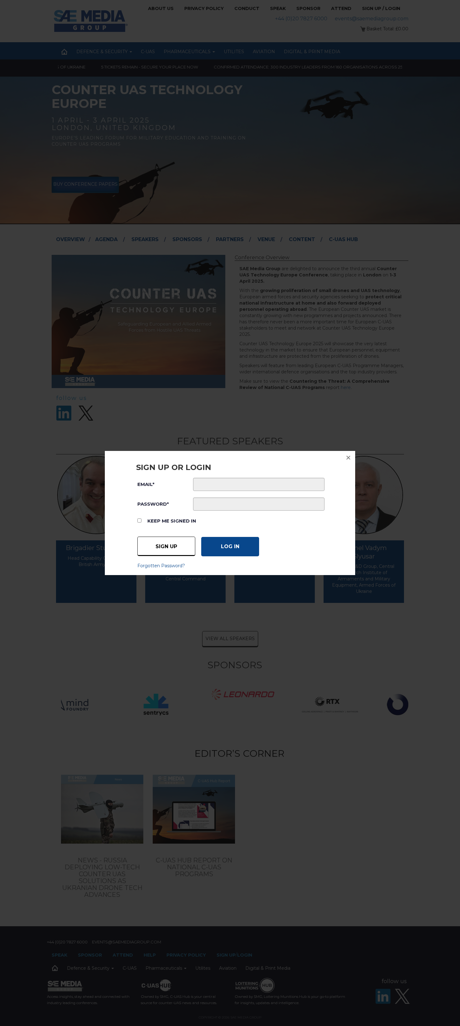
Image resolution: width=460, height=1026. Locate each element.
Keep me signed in (171, 521)
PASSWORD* (153, 504)
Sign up (166, 546)
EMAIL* (146, 484)
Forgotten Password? (161, 566)
